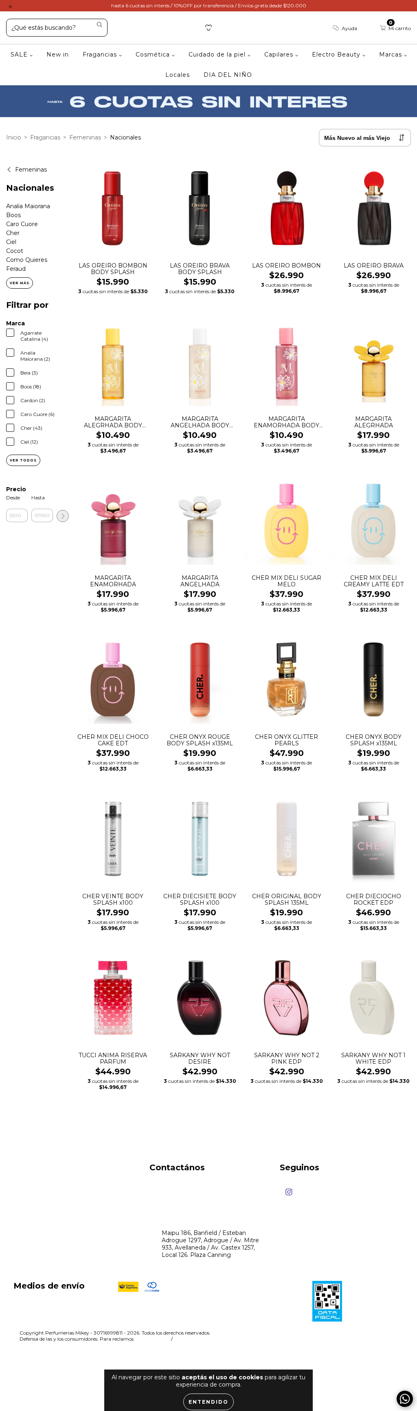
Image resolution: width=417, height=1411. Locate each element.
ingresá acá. (151, 1339)
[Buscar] (99, 25)
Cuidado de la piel (218, 54)
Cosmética (154, 54)
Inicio (13, 137)
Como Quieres (26, 259)
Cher (13, 233)
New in (57, 54)
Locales (177, 74)
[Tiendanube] (372, 1333)
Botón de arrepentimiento (212, 1339)
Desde (13, 497)
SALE (20, 54)
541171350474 (181, 1186)
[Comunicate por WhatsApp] (405, 1399)
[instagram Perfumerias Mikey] (10, 5)
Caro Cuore (22, 224)
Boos (13, 215)
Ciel (11, 242)
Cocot (14, 251)
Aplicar (63, 516)
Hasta (38, 497)
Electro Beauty (337, 54)
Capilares (279, 54)
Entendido (208, 1402)
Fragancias (101, 54)
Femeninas (85, 137)
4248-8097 (178, 1202)
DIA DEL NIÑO (228, 74)
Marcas (391, 54)
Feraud (16, 268)
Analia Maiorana (28, 206)
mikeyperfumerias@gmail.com (206, 1217)
